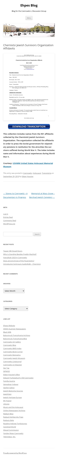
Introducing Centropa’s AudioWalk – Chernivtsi (22, 264)
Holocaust (37, 173)
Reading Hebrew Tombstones (15, 423)
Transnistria (46, 173)
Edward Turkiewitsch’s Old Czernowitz (18, 378)
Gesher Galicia (8, 387)
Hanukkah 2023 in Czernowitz (15, 257)
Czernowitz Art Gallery (12, 342)
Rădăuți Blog (8, 414)
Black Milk (7, 332)
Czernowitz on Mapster (12, 365)
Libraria (6, 404)
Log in (5, 214)
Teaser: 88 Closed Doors (12, 251)
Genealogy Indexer (10, 384)
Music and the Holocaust (13, 407)
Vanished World (9, 427)
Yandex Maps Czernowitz (13, 433)
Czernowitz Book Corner (13, 351)
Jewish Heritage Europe (12, 397)
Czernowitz (27, 173)
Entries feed (8, 217)
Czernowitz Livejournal (12, 361)
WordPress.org (9, 224)
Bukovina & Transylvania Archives (16, 335)
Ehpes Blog (29, 5)
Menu (29, 18)
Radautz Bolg (8, 420)
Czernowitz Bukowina (12, 355)
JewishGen (7, 394)
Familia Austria (9, 381)
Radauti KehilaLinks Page (13, 417)
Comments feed (9, 220)
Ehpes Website (9, 325)
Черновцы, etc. (9, 436)
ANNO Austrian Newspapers (14, 329)
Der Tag (6, 368)
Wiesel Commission (11, 430)
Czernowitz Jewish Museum (14, 358)
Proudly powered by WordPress (15, 453)
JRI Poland (7, 400)
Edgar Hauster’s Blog (11, 374)
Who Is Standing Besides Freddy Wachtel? (20, 254)
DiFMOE (6, 371)
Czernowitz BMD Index (12, 348)
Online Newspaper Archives (14, 410)
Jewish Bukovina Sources (13, 391)
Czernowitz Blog (9, 345)
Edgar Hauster (27, 176)
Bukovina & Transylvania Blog (15, 338)
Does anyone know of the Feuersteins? (18, 261)
